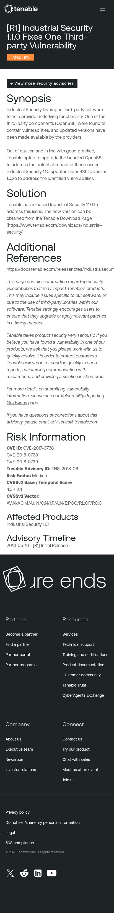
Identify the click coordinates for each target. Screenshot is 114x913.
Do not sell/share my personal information (43, 822)
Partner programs (21, 665)
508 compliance (20, 843)
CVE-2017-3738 (38, 447)
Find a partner (18, 644)
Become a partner (22, 634)
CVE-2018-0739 (22, 461)
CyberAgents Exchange (83, 695)
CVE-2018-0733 (22, 454)
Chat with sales (76, 759)
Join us (68, 780)
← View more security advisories (42, 83)
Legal (10, 832)
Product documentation (83, 665)
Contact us (72, 739)
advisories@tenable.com (74, 421)
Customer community (82, 675)
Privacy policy (18, 812)
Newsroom (15, 759)
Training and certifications (85, 654)
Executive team (19, 749)
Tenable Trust (74, 685)
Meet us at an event (80, 769)
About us (13, 739)
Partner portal (18, 654)
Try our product (76, 749)
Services (70, 634)
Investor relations (21, 769)
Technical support (78, 644)
